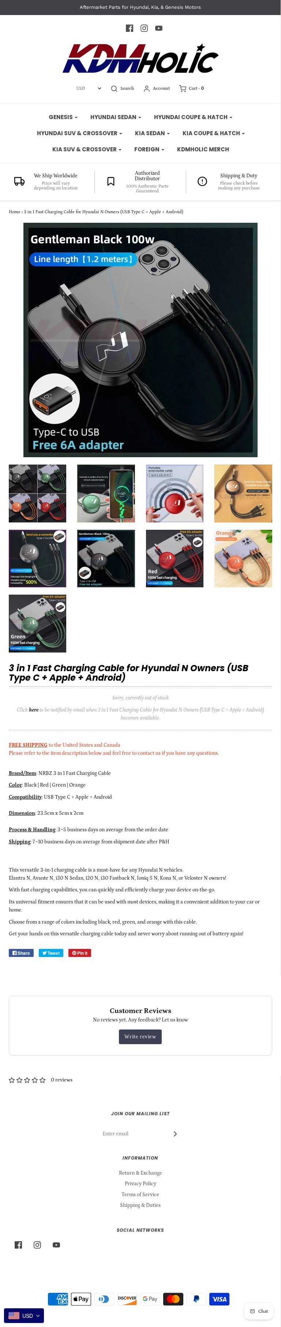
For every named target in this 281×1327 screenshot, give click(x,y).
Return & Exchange (140, 1173)
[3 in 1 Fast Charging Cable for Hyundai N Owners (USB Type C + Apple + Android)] (38, 493)
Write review (140, 1037)
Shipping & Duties (140, 1205)
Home (14, 212)
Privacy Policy (140, 1184)
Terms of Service (140, 1195)
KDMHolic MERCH (203, 149)
